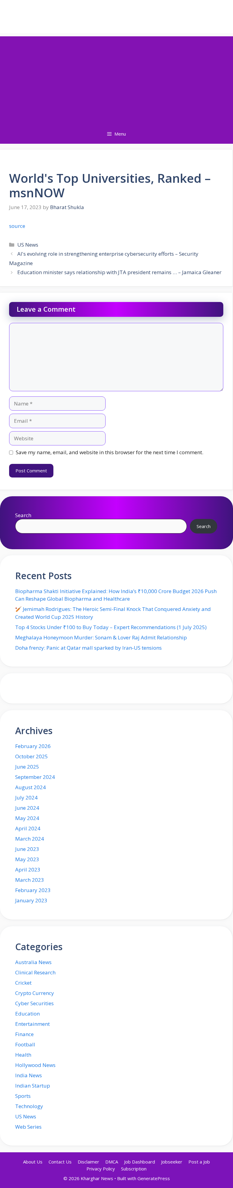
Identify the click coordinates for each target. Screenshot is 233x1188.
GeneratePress (153, 1178)
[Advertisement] (116, 78)
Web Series (28, 1126)
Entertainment (32, 1023)
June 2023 (27, 848)
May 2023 (27, 859)
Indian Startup (32, 1085)
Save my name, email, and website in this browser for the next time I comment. (109, 452)
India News (28, 1075)
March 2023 (29, 879)
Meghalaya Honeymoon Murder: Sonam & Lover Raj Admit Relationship (101, 637)
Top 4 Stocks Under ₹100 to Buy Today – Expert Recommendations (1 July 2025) (111, 627)
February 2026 (33, 746)
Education (27, 1013)
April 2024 (27, 828)
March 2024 (29, 838)
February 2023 (33, 890)
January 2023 (31, 900)
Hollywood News (35, 1065)
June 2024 (27, 807)
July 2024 (26, 797)
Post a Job (199, 1162)
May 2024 (27, 818)
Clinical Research (35, 972)
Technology (29, 1106)
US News (27, 244)
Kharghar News (116, 16)
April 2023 (27, 869)
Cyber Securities (34, 1003)
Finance (24, 1034)
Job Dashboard (139, 1162)
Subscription (134, 1169)
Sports (23, 1095)
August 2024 (30, 787)
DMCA (111, 1162)
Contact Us (60, 1162)
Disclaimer (88, 1162)
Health (23, 1054)
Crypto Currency (34, 992)
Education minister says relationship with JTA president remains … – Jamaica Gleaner (119, 272)
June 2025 (27, 766)
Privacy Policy (100, 1169)
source (17, 225)
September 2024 (35, 776)
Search (23, 515)
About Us (32, 1162)
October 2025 (31, 756)
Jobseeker (171, 1162)
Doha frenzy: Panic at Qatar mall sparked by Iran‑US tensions (88, 647)
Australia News (33, 962)
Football (25, 1044)
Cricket (23, 982)
